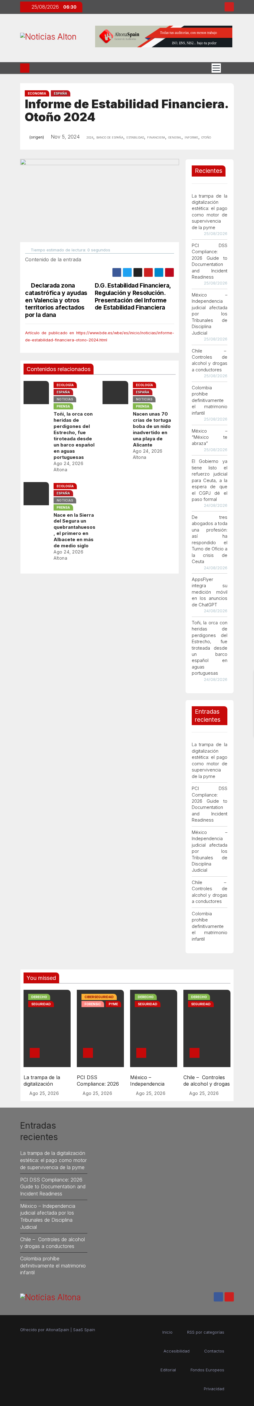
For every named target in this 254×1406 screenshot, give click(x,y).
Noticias (65, 399)
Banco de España (109, 137)
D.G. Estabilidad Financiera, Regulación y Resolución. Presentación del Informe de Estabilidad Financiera (133, 296)
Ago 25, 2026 (44, 1093)
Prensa (63, 406)
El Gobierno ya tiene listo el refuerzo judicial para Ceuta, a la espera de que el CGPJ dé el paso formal (210, 480)
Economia (37, 93)
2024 (89, 137)
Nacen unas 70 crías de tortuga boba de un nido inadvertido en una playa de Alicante (152, 429)
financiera (156, 137)
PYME (113, 1004)
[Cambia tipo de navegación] (216, 68)
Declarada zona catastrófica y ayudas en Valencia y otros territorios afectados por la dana (56, 300)
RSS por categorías (205, 1332)
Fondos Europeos (207, 1369)
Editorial (168, 1369)
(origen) (36, 137)
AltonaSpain (57, 1329)
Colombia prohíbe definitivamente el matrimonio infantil (210, 400)
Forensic (93, 1004)
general (175, 137)
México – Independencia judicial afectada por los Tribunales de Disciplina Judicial (210, 313)
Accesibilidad (177, 1350)
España (60, 93)
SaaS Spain (84, 1329)
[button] (227, 67)
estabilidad (135, 137)
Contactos (214, 1350)
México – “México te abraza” (210, 437)
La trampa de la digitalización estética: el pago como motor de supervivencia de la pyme (53, 1160)
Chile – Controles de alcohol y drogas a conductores (206, 1084)
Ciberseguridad (99, 997)
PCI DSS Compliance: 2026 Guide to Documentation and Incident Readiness (52, 1187)
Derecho (39, 997)
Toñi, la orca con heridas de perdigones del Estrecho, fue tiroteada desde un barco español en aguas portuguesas (74, 435)
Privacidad (214, 1388)
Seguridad (41, 1004)
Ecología (65, 385)
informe (191, 137)
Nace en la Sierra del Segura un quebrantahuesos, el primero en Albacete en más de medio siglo (74, 530)
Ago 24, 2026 (68, 463)
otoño (206, 137)
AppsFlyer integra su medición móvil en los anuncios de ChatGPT (210, 592)
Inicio (167, 1332)
